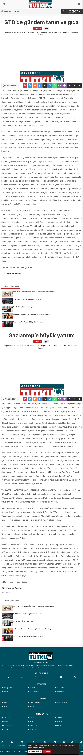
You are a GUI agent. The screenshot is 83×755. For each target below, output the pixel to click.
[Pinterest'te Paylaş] (25, 85)
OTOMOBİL (33, 729)
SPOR (31, 721)
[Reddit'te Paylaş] (35, 85)
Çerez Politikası (35, 702)
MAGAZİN (59, 721)
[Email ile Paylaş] (59, 85)
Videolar (12, 745)
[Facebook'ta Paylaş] (40, 85)
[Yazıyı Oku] (69, 85)
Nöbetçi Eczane (8, 688)
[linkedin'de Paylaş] (49, 85)
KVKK (5, 702)
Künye (5, 706)
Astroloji (5, 691)
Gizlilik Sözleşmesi (62, 702)
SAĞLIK (58, 725)
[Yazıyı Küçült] (74, 85)
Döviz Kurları (60, 691)
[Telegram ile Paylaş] (30, 85)
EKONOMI (59, 717)
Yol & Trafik (60, 688)
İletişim (32, 706)
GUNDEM (6, 717)
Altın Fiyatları (34, 691)
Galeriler (21, 745)
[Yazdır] (64, 85)
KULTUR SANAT (8, 725)
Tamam (47, 752)
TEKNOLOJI (33, 725)
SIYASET (6, 721)
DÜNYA (32, 717)
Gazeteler (33, 688)
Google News (11, 86)
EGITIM (5, 729)
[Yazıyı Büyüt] (79, 85)
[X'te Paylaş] (44, 85)
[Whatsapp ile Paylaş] (54, 85)
